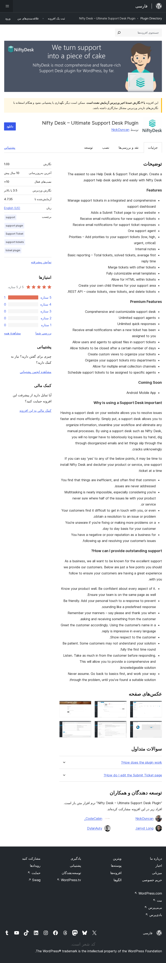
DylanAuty (94, 828)
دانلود (10, 126)
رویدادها (35, 866)
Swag (34, 880)
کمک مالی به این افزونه (35, 410)
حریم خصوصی (152, 880)
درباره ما (156, 858)
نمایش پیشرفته (41, 262)
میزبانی (157, 873)
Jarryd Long (144, 828)
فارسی (147, 933)
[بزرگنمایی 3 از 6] (86, 706)
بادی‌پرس (153, 915)
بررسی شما (43, 333)
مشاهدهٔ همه (12, 333)
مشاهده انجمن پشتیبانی (35, 372)
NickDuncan (120, 130)
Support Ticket (14, 233)
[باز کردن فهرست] (6, 6)
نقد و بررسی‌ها (128, 147)
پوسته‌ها (116, 866)
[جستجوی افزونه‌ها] (119, 33)
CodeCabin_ (93, 819)
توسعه (88, 147)
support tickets (15, 242)
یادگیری (76, 858)
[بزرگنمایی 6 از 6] (86, 726)
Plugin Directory (151, 18)
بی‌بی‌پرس (153, 907)
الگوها (117, 880)
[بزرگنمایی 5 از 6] (121, 726)
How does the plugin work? (141, 762)
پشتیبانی (9, 147)
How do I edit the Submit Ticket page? (133, 775)
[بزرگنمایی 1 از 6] (156, 706)
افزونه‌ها (115, 873)
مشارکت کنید (31, 858)
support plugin (14, 225)
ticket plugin (13, 250)
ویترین (117, 858)
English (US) (12, 208)
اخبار (158, 866)
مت (157, 900)
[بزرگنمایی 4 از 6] (156, 726)
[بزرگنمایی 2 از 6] (121, 706)
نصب (105, 147)
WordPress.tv (69, 880)
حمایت (34, 873)
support (10, 217)
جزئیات (153, 147)
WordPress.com (148, 893)
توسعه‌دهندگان (71, 873)
